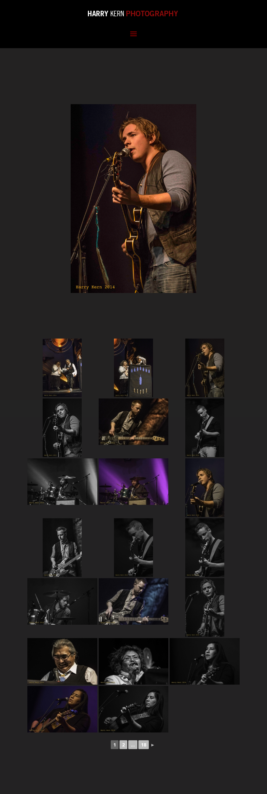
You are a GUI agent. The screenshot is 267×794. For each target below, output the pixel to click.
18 (143, 745)
